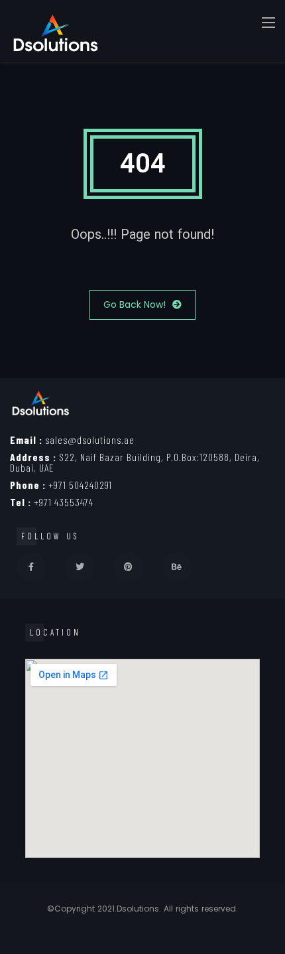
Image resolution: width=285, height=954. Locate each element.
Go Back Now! (134, 304)
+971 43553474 (51, 502)
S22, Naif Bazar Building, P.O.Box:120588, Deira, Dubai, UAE (135, 462)
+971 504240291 (61, 484)
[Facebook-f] (31, 566)
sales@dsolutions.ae (72, 439)
